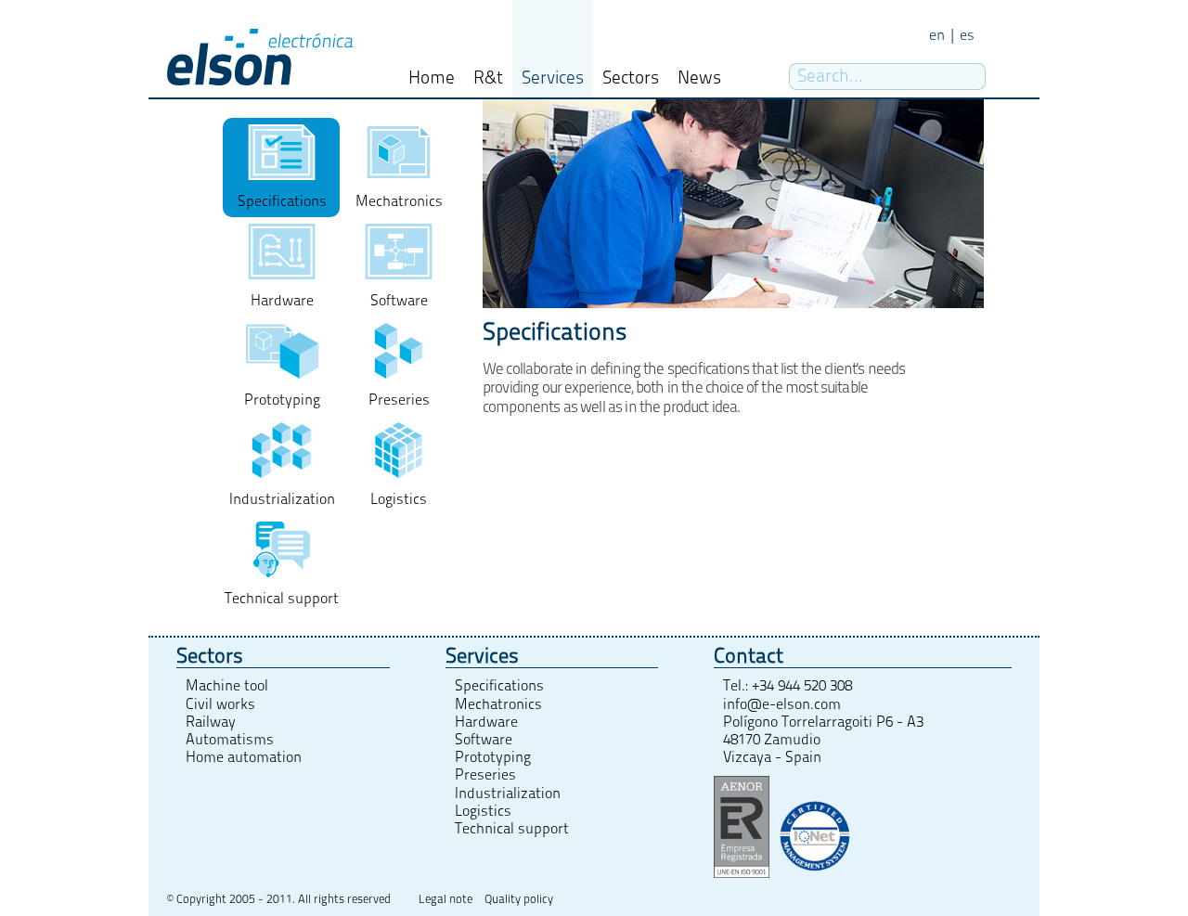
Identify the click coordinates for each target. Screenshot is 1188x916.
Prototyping (493, 757)
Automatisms (230, 739)
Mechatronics (498, 704)
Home (431, 78)
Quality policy (518, 900)
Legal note (445, 900)
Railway (211, 722)
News (699, 78)
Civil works (220, 704)
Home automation (244, 757)
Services (553, 78)
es (967, 35)
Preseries (485, 775)
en (937, 35)
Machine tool (227, 685)
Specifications (499, 685)
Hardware (486, 722)
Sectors (630, 78)
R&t (488, 78)
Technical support (512, 828)
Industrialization (508, 793)
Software (483, 739)
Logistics (483, 811)
